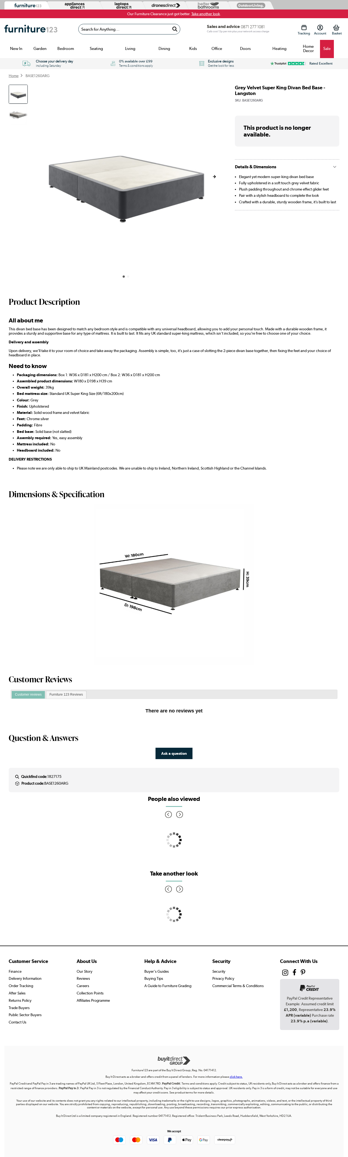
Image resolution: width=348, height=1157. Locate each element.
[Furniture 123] (26, 5)
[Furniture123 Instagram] (285, 974)
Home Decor (308, 48)
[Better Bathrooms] (207, 5)
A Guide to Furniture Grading (167, 986)
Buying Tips (153, 978)
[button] (214, 176)
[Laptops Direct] (122, 5)
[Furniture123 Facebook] (294, 973)
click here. (236, 1077)
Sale (327, 48)
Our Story (84, 971)
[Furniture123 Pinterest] (303, 973)
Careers (83, 986)
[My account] (320, 27)
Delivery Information (25, 978)
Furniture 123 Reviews (66, 694)
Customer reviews (28, 694)
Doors (245, 48)
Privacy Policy (223, 978)
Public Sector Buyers (25, 1015)
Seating (96, 48)
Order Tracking (21, 986)
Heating (279, 48)
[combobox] (129, 29)
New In (16, 48)
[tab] (28, 695)
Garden (39, 48)
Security (218, 971)
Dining (164, 48)
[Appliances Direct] (74, 5)
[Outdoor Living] (250, 5)
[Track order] (303, 27)
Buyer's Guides (156, 971)
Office (217, 48)
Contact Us (17, 1022)
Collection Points (90, 993)
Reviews (83, 978)
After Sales (17, 993)
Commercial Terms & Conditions (238, 986)
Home (13, 76)
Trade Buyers (19, 1008)
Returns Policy (20, 1000)
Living (130, 48)
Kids (193, 48)
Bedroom (65, 48)
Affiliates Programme (93, 1000)
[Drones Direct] (164, 5)
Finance (15, 971)
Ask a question (174, 753)
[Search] (175, 29)
